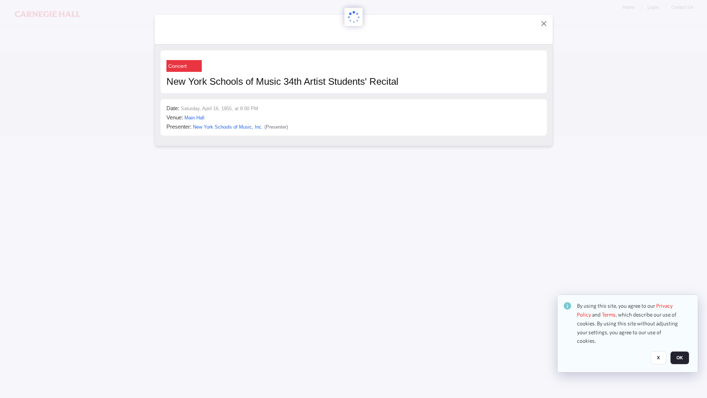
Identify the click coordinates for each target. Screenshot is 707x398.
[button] (543, 23)
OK (679, 357)
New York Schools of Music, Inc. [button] (228, 127)
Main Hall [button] (194, 118)
